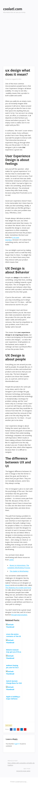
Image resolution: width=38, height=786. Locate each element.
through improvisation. (19, 615)
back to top (23, 782)
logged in (17, 744)
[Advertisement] (19, 37)
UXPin (11, 560)
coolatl (17, 782)
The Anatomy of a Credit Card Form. (18, 588)
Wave (7, 585)
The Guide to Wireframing (19, 571)
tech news (9, 725)
